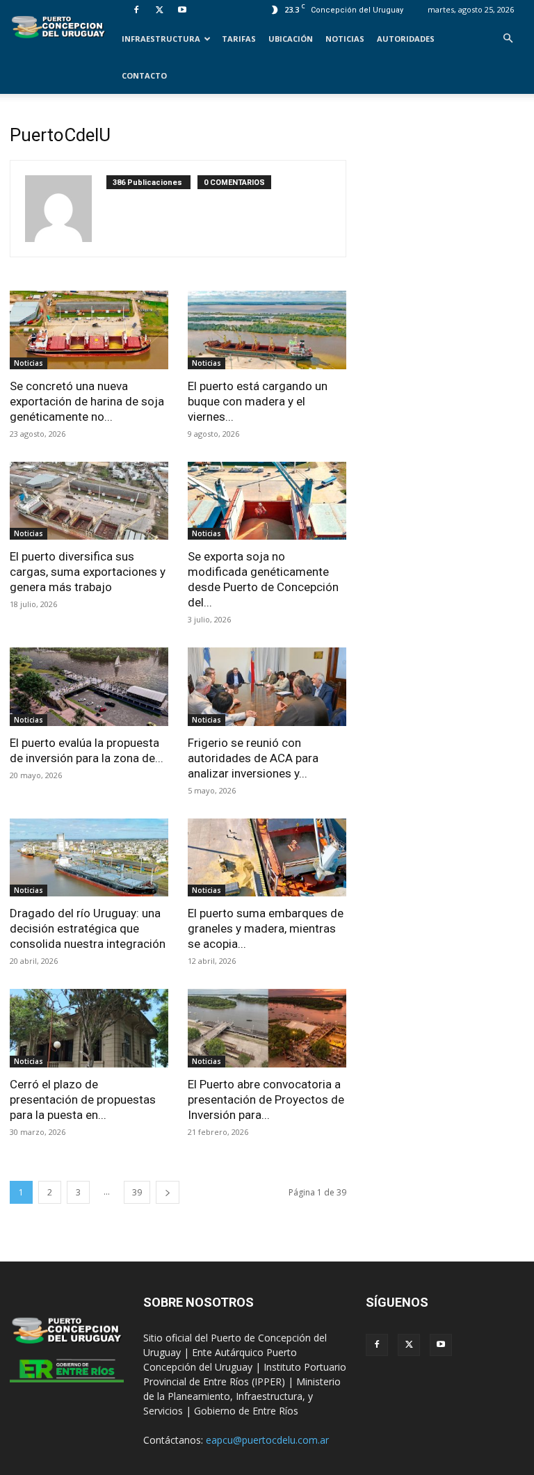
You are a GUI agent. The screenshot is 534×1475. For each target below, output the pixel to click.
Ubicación (290, 38)
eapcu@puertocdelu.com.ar (267, 1439)
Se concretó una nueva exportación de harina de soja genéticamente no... (87, 401)
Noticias (344, 38)
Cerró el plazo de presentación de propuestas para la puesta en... (83, 1099)
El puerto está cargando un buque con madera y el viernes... (257, 401)
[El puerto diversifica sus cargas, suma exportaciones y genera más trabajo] (89, 501)
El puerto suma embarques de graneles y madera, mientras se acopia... (265, 928)
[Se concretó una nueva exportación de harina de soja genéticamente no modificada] (89, 330)
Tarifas (239, 38)
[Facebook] (136, 9)
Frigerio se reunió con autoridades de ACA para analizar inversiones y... (253, 758)
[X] (159, 9)
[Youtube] (182, 9)
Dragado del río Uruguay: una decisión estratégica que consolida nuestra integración (87, 928)
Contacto (144, 75)
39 (137, 1192)
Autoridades (406, 38)
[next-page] (167, 1192)
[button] (507, 38)
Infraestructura (161, 38)
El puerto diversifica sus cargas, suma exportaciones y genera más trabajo (87, 571)
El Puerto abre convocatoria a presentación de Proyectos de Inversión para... (266, 1099)
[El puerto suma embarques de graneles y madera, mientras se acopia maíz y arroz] (267, 858)
